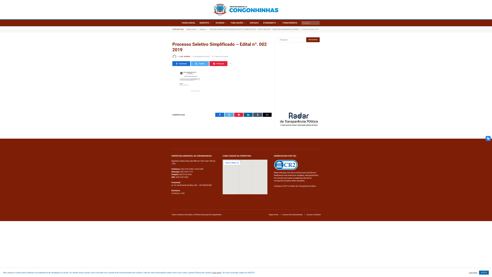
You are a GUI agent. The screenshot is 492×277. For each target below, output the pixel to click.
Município (204, 23)
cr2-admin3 (185, 56)
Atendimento (269, 23)
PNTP (285, 186)
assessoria (292, 175)
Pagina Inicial (188, 23)
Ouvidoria (175, 193)
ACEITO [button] (484, 272)
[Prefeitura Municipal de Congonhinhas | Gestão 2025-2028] (246, 9)
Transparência (289, 23)
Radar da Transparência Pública (303, 186)
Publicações (237, 23)
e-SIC (183, 193)
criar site (289, 173)
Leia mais (217, 272)
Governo (220, 23)
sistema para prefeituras (306, 173)
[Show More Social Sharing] (230, 63)
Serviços (254, 23)
